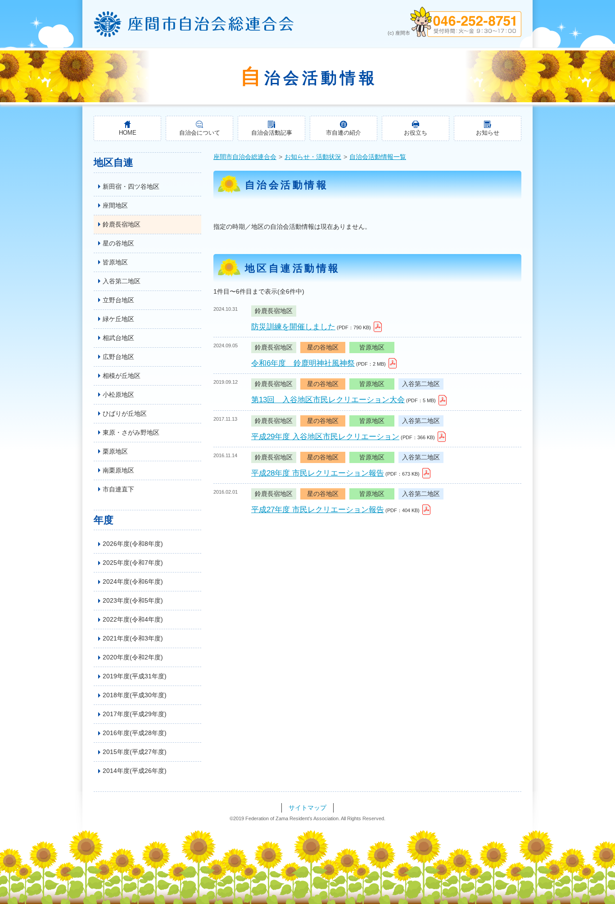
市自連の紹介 (343, 133)
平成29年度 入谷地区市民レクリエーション (325, 436)
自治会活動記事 (271, 133)
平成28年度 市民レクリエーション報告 (317, 473)
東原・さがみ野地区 (131, 432)
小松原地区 (118, 394)
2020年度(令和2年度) (133, 657)
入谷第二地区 (121, 281)
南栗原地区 (118, 470)
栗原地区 (115, 451)
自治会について (199, 133)
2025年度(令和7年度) (133, 562)
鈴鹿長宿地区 (121, 224)
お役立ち (415, 133)
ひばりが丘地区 (125, 413)
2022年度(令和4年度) (133, 619)
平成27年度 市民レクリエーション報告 (317, 509)
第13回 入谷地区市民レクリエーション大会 (328, 399)
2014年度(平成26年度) (135, 770)
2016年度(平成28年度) (135, 732)
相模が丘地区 (121, 375)
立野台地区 (118, 300)
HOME (127, 133)
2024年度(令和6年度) (133, 581)
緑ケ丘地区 (118, 319)
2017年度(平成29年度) (135, 714)
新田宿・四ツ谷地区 (131, 186)
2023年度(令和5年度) (133, 600)
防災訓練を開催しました (293, 327)
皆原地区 (115, 262)
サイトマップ (307, 807)
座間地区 (115, 205)
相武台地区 (118, 337)
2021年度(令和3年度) (133, 638)
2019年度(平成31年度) (135, 676)
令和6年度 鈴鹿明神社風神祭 (303, 363)
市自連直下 (118, 489)
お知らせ (487, 133)
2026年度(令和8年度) (133, 543)
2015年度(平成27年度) (135, 751)
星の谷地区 (118, 243)
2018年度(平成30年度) (135, 695)
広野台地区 (118, 356)
